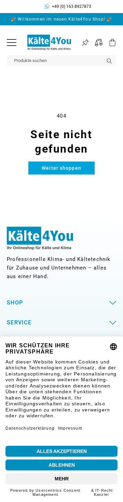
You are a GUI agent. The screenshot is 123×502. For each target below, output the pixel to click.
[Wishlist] (85, 42)
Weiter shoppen (61, 168)
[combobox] (61, 60)
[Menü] (11, 42)
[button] (109, 42)
